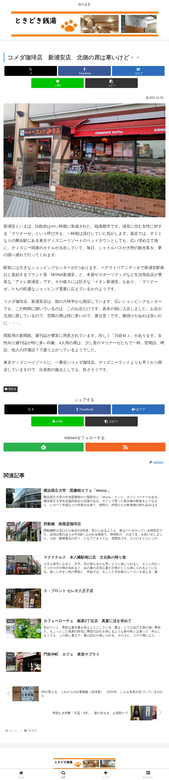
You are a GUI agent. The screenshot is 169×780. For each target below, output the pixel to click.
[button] (111, 83)
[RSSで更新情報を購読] (125, 447)
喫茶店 (12, 389)
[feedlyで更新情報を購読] (44, 447)
